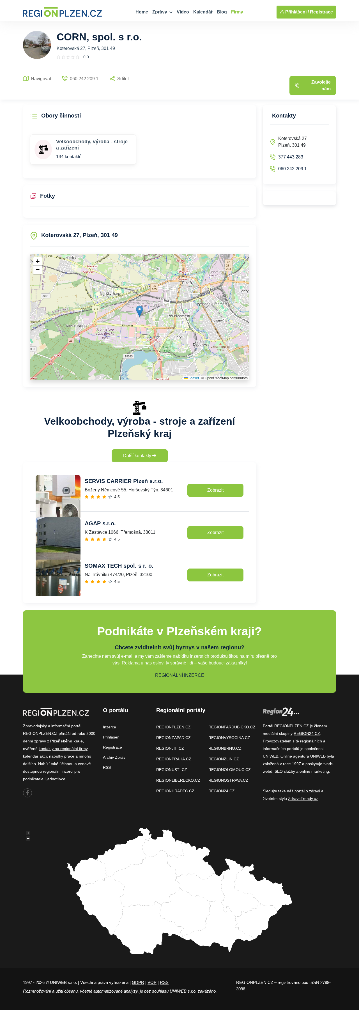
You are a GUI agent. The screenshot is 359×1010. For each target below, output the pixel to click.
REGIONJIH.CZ (170, 748)
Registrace (321, 12)
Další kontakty (137, 455)
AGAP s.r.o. (100, 523)
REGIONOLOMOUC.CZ (229, 769)
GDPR (138, 982)
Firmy (237, 12)
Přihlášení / (296, 12)
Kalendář (203, 12)
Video (183, 12)
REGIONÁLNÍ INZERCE (179, 675)
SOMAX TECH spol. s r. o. (119, 566)
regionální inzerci (58, 771)
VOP (152, 982)
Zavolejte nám (321, 85)
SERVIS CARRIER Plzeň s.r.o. (124, 481)
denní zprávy (34, 741)
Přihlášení (112, 737)
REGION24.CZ (221, 791)
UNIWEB (270, 756)
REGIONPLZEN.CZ (173, 727)
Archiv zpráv (114, 757)
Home (141, 12)
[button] (139, 311)
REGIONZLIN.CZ (223, 759)
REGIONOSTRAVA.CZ (228, 780)
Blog (222, 12)
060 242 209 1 (292, 168)
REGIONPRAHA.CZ (173, 759)
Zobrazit (215, 490)
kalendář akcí (35, 756)
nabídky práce (61, 756)
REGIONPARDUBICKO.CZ (232, 727)
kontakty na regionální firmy (63, 748)
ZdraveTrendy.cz (303, 798)
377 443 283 (290, 157)
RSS (107, 767)
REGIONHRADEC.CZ (175, 791)
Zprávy (160, 12)
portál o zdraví (307, 791)
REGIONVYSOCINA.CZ (229, 737)
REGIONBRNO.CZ (224, 748)
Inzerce (109, 727)
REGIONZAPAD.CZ (173, 737)
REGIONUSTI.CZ (171, 769)
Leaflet (193, 377)
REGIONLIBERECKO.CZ (178, 780)
